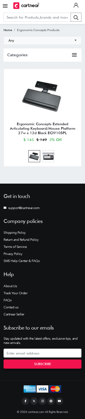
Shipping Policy (15, 232)
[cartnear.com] (26, 5)
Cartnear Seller (14, 314)
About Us (10, 286)
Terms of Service (15, 247)
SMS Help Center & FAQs (21, 261)
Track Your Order (15, 293)
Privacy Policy (13, 254)
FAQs (7, 300)
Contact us (11, 307)
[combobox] (42, 40)
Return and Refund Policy (21, 240)
